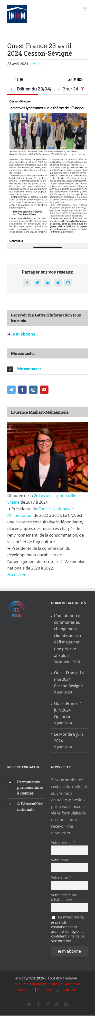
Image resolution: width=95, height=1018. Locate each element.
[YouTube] (44, 390)
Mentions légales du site (57, 989)
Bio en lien (17, 574)
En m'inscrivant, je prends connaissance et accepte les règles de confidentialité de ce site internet (68, 929)
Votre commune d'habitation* (64, 897)
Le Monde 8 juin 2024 (68, 737)
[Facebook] (22, 390)
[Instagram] (33, 390)
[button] (47, 369)
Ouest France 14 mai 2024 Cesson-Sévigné (69, 679)
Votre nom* (60, 860)
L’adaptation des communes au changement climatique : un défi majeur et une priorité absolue (69, 635)
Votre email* (61, 877)
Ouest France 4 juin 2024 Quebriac (68, 710)
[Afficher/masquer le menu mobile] (85, 8)
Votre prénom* (63, 842)
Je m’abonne (22, 334)
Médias (38, 63)
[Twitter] (11, 390)
